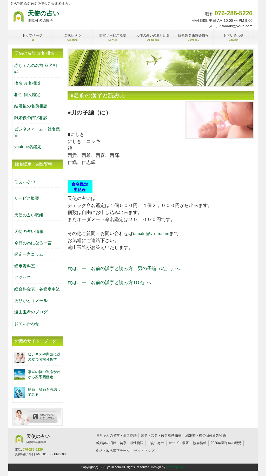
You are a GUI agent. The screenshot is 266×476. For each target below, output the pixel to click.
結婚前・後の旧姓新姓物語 (205, 435)
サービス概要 (26, 198)
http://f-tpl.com (175, 467)
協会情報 (200, 443)
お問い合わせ (26, 323)
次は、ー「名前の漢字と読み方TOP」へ (109, 282)
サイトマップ (144, 451)
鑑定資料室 (24, 266)
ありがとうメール (31, 300)
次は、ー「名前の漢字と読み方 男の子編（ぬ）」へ (124, 268)
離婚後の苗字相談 (31, 117)
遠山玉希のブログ (31, 312)
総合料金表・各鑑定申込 (37, 289)
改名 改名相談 (27, 83)
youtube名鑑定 (28, 146)
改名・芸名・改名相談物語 (161, 435)
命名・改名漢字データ (113, 451)
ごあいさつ (24, 182)
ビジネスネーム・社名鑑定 (37, 132)
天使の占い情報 (28, 231)
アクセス (22, 277)
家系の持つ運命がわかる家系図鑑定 (44, 374)
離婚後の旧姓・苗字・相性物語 (119, 443)
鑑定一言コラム (28, 254)
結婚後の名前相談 (31, 106)
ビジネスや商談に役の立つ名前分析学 (44, 356)
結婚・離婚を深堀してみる (44, 391)
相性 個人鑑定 (27, 94)
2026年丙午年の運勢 (226, 443)
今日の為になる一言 (33, 243)
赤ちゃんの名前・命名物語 (116, 435)
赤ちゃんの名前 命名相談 (35, 68)
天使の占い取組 (28, 215)
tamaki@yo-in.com (151, 233)
